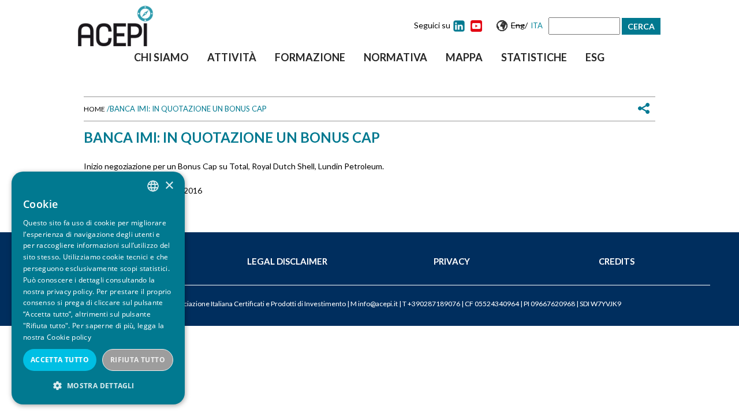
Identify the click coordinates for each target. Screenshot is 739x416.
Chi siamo (161, 57)
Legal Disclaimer (287, 261)
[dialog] (98, 288)
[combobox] (153, 186)
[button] (98, 385)
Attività (231, 57)
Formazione (310, 57)
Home (94, 109)
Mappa (464, 57)
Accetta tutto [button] (60, 360)
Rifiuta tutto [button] (137, 360)
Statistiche (534, 57)
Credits (617, 261)
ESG (594, 57)
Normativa (395, 57)
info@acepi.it (378, 303)
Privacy (452, 261)
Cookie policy (69, 337)
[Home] (115, 26)
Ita (537, 25)
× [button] (169, 185)
